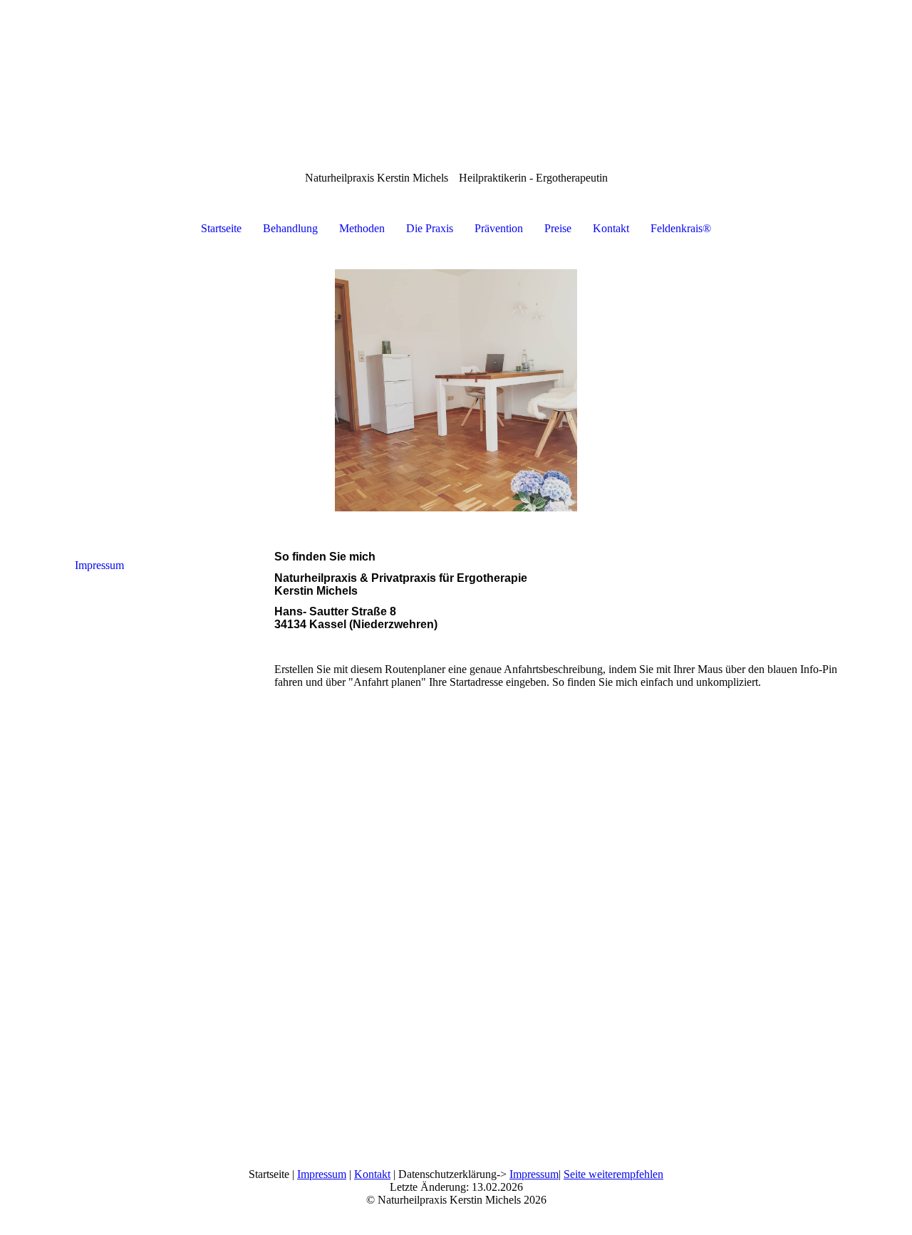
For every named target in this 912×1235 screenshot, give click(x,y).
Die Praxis (429, 228)
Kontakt (611, 228)
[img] (456, 390)
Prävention (499, 228)
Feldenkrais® (681, 228)
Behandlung (290, 228)
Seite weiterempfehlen (613, 1174)
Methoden (362, 228)
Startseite (221, 228)
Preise (557, 228)
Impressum (99, 565)
